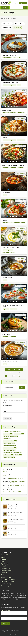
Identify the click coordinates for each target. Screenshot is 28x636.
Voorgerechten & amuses (19, 222)
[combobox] (16, 7)
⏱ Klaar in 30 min (19, 24)
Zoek (22, 387)
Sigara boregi (6, 334)
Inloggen (15, 3)
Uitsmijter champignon (9, 55)
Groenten (17, 452)
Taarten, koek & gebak (10, 448)
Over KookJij (4, 555)
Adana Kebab (6, 110)
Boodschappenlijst (6, 570)
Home (8, 18)
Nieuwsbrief (4, 566)
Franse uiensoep (7, 277)
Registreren (23, 3)
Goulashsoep (6, 192)
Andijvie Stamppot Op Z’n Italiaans (13, 165)
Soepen (4, 195)
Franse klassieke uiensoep (10, 361)
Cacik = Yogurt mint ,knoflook (11, 247)
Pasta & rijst (7, 452)
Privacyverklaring (6, 584)
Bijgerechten (6, 309)
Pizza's (19, 85)
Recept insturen (5, 568)
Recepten (3, 559)
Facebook (21, 634)
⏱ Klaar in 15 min (6, 24)
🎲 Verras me (17, 27)
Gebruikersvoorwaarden (8, 579)
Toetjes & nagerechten (8, 250)
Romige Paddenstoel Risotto (15, 533)
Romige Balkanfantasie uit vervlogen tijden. (15, 505)
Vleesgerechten (21, 112)
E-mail (4, 411)
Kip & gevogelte (8, 454)
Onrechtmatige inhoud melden (10, 586)
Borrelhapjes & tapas (7, 222)
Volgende (20, 376)
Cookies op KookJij (6, 577)
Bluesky (9, 634)
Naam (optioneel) (7, 405)
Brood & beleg (13, 309)
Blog (2, 561)
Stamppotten (20, 167)
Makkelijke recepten (7, 57)
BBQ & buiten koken (9, 450)
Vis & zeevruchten (9, 443)
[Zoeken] (25, 7)
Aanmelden (7, 418)
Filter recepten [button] (6, 27)
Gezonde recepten (9, 457)
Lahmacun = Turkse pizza (10, 82)
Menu (6, 8)
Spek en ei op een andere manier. (15, 513)
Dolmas (4, 220)
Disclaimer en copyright (8, 581)
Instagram (15, 634)
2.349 (14, 376)
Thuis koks (4, 575)
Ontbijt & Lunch (17, 57)
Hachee (4, 137)
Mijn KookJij (4, 564)
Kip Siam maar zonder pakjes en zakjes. (16, 520)
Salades (18, 454)
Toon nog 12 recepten (14, 369)
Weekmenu (4, 573)
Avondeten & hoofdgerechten (9, 85)
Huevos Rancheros (13, 526)
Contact (3, 557)
